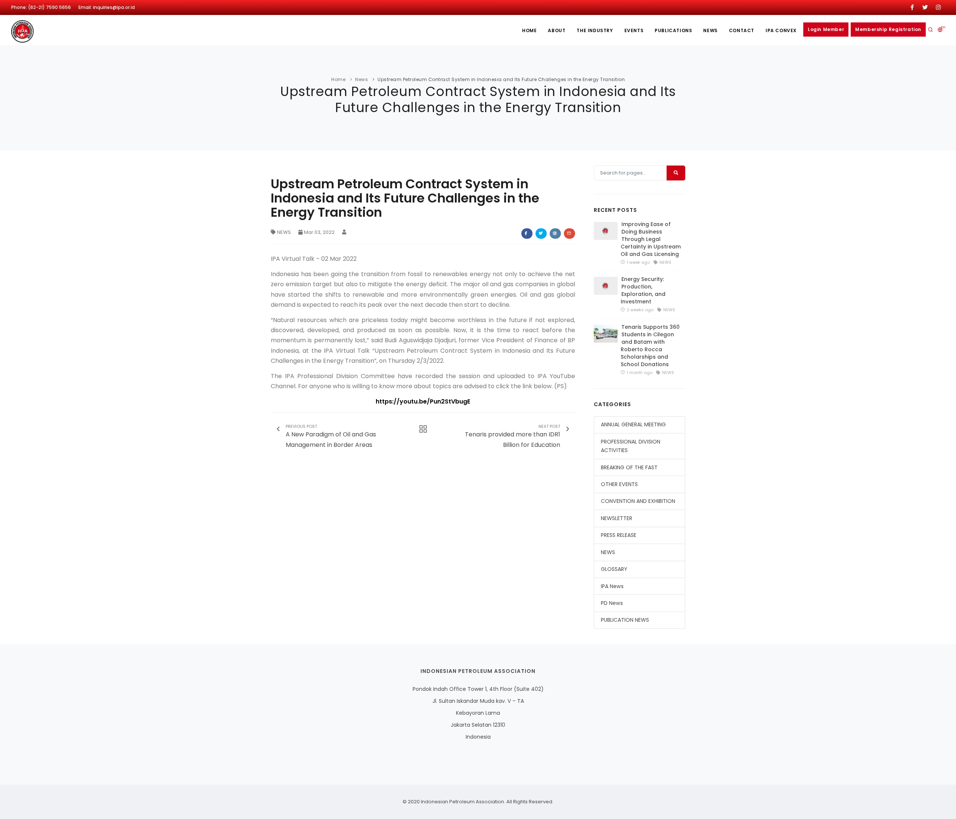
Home (529, 30)
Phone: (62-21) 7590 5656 (41, 7)
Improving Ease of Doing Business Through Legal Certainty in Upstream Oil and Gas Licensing (651, 239)
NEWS (284, 232)
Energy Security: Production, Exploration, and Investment (643, 290)
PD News (612, 603)
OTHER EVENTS (619, 484)
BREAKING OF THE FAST (629, 467)
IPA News (612, 586)
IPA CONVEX (781, 30)
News (710, 30)
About (556, 30)
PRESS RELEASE (618, 535)
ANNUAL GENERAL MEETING (633, 424)
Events (634, 30)
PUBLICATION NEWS (625, 620)
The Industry (595, 30)
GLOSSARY (614, 569)
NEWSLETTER (616, 518)
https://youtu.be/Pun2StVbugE (423, 401)
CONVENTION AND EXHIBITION (638, 501)
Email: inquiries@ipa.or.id (106, 7)
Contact (741, 30)
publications (673, 30)
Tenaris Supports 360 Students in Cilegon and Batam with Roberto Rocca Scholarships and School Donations (650, 345)
